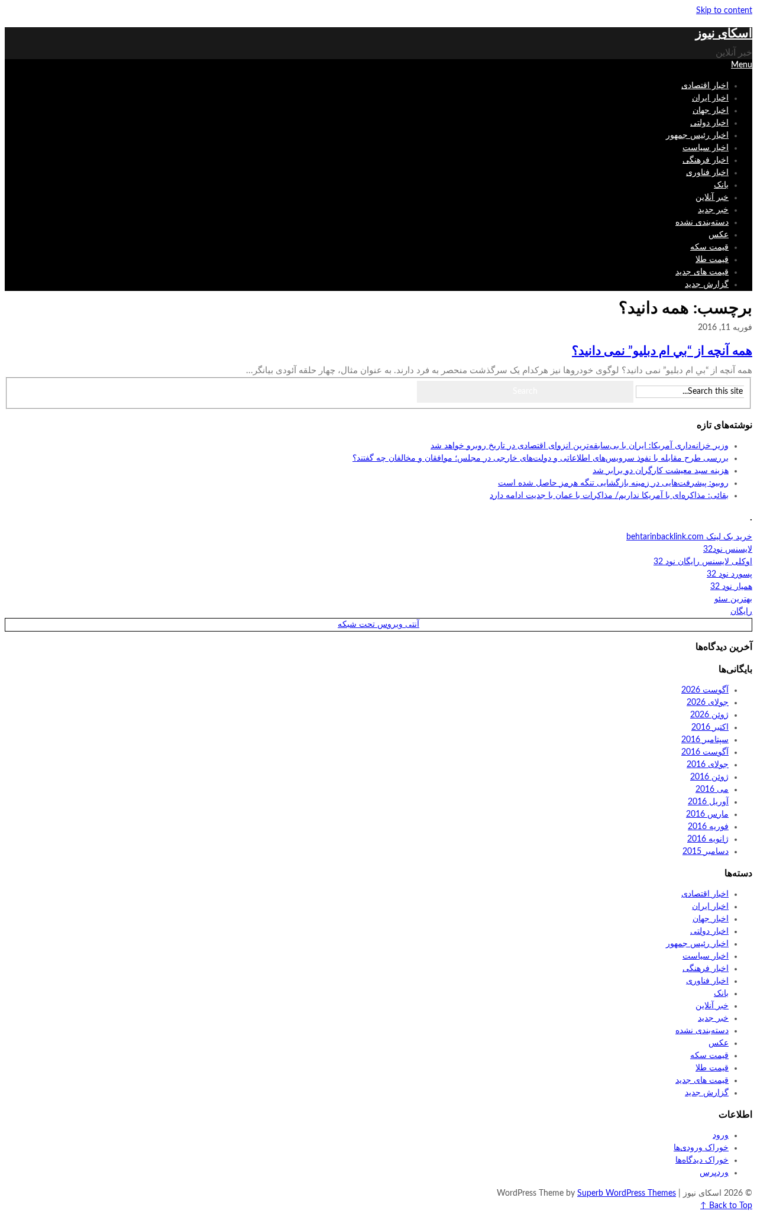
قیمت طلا (712, 259)
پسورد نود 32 (729, 574)
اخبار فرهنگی (705, 160)
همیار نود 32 (731, 586)
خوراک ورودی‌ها (701, 1148)
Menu (741, 65)
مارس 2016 (707, 814)
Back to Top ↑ (726, 1206)
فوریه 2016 (708, 827)
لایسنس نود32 (727, 549)
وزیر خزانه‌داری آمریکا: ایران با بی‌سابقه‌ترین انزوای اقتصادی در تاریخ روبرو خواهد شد (580, 446)
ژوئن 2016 (709, 777)
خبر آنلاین (712, 197)
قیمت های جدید (702, 272)
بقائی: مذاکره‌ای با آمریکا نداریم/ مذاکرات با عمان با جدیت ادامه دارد (609, 495)
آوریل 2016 (708, 802)
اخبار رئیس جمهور (697, 135)
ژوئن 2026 (709, 715)
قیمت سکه (709, 247)
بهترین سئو (733, 599)
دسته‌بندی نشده (702, 222)
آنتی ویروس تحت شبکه (378, 624)
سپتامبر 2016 (705, 740)
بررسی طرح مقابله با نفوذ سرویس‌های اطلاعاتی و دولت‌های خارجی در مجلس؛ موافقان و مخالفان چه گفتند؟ (540, 458)
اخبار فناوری (707, 173)
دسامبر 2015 (705, 851)
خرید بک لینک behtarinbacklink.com (689, 537)
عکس (719, 235)
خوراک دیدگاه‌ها (702, 1160)
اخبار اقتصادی (705, 86)
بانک (721, 185)
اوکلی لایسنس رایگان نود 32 (703, 562)
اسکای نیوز (723, 33)
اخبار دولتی (709, 123)
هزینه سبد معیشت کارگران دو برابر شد (661, 471)
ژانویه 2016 (708, 839)
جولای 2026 (708, 702)
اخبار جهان (711, 110)
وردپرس (714, 1173)
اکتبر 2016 (710, 727)
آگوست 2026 (705, 690)
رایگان (741, 611)
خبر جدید (713, 210)
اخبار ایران (710, 98)
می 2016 (712, 789)
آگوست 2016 (705, 752)
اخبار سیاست (705, 148)
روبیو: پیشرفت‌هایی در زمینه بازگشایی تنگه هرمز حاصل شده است (613, 483)
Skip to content (724, 11)
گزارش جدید (707, 284)
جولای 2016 (708, 764)
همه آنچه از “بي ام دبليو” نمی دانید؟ (662, 351)
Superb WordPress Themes (626, 1193)
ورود (721, 1135)
